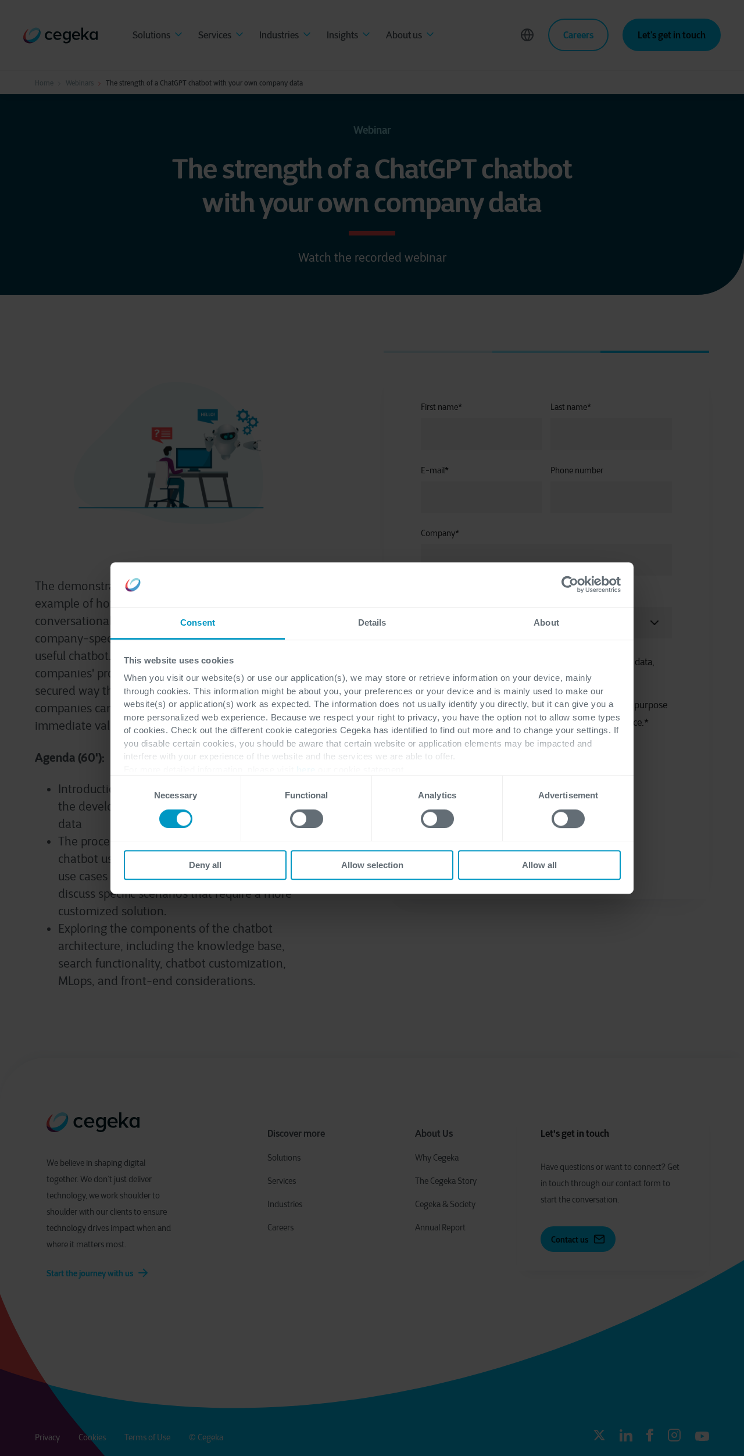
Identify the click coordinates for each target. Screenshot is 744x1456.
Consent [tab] (197, 622)
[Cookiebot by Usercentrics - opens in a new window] (570, 585)
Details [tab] (372, 622)
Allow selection (372, 865)
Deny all (205, 865)
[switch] (306, 818)
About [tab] (546, 622)
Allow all (539, 865)
